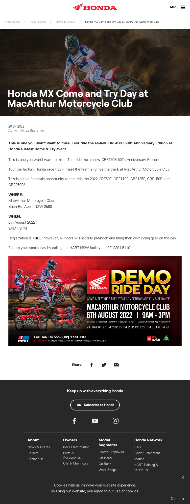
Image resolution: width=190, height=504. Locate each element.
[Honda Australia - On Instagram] (116, 422)
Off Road (105, 458)
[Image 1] (95, 344)
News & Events (38, 447)
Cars (137, 447)
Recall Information (76, 447)
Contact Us (35, 459)
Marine (139, 459)
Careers (33, 453)
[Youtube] (95, 422)
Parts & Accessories (72, 455)
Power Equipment (147, 453)
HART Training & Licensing (146, 467)
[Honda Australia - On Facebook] (74, 422)
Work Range (108, 470)
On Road (105, 464)
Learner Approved (111, 452)
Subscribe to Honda (99, 405)
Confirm (177, 498)
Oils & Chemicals (75, 463)
